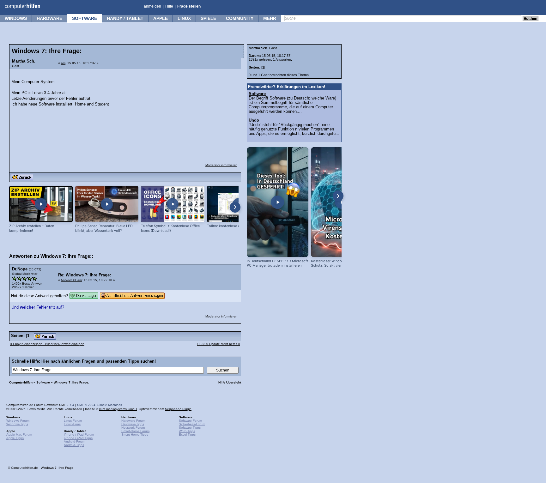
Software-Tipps (190, 427)
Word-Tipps (187, 431)
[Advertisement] (190, 112)
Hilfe (169, 6)
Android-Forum (74, 441)
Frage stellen (189, 6)
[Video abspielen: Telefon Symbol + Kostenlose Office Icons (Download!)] (172, 204)
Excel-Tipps (187, 434)
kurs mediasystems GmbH (118, 409)
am (63, 63)
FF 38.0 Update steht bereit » (218, 344)
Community (239, 18)
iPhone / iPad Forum (79, 434)
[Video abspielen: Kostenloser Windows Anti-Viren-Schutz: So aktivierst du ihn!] (342, 202)
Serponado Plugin (178, 409)
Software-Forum (190, 420)
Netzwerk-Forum (133, 427)
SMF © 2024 (86, 405)
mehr (269, 18)
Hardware (49, 18)
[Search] (530, 19)
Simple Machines (109, 405)
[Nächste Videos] (235, 207)
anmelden (152, 6)
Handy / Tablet (125, 18)
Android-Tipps (74, 445)
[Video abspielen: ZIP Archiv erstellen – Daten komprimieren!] (41, 204)
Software (84, 18)
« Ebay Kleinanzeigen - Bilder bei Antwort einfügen (47, 344)
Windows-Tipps (17, 424)
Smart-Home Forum (135, 431)
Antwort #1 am (71, 280)
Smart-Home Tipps (134, 434)
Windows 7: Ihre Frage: (71, 382)
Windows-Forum (17, 420)
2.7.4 (70, 405)
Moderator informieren (221, 165)
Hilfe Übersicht (229, 382)
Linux (184, 18)
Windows (16, 18)
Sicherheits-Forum (192, 424)
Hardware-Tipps (132, 424)
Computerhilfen (21, 382)
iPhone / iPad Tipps (78, 438)
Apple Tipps (15, 438)
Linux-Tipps (72, 424)
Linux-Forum (73, 420)
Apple (160, 18)
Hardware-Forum (133, 420)
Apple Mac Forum (19, 434)
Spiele (208, 18)
